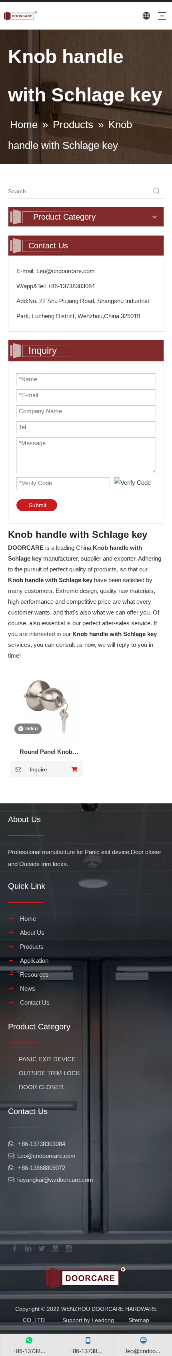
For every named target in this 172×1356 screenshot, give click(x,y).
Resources (34, 974)
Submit (37, 505)
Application (34, 960)
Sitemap (138, 1320)
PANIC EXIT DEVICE (47, 1059)
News (27, 988)
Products (32, 946)
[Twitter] (41, 1247)
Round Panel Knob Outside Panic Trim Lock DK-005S (46, 752)
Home (28, 918)
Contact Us (35, 1002)
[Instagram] (68, 1247)
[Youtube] (54, 1247)
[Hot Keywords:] (157, 191)
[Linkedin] (27, 1247)
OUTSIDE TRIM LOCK (49, 1073)
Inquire (38, 769)
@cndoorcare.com (51, 1155)
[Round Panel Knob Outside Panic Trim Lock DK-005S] (46, 706)
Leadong (103, 1320)
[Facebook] (14, 1247)
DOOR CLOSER (41, 1087)
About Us (32, 932)
